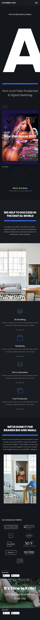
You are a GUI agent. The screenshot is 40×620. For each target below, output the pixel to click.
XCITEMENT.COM (8, 3)
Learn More (19, 330)
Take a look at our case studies (19, 191)
